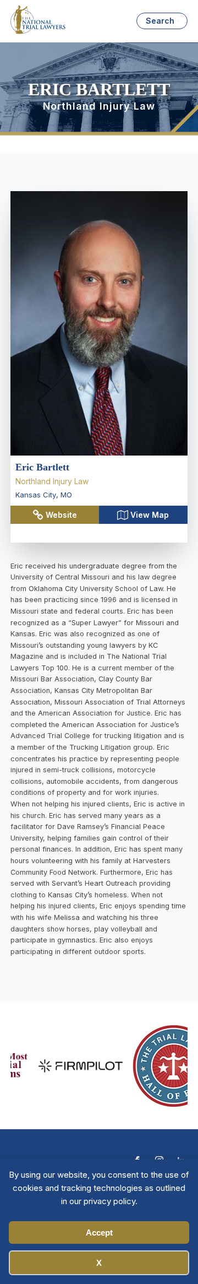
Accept (99, 1232)
